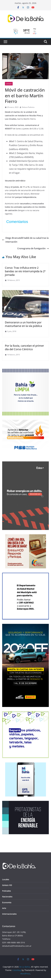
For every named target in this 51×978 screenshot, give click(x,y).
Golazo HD (7, 885)
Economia (6, 902)
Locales (9, 84)
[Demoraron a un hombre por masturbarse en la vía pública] (25, 292)
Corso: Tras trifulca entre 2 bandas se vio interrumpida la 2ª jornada (25, 271)
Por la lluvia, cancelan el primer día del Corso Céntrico (24, 347)
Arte (4, 908)
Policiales (6, 891)
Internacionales (9, 914)
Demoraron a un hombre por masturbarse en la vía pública (23, 324)
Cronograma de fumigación (31, 248)
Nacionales (7, 896)
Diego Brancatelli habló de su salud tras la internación (27, 239)
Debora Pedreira (28, 107)
